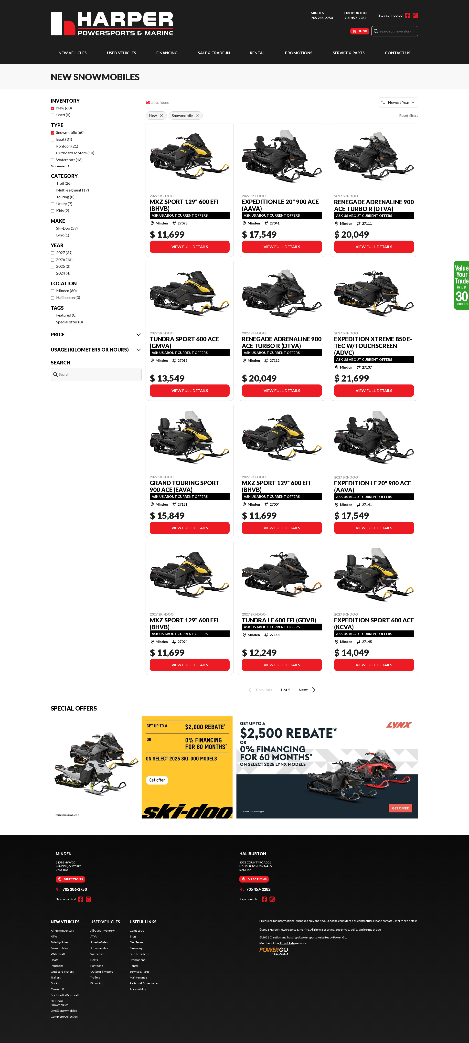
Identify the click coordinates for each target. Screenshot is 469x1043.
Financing (167, 52)
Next (303, 689)
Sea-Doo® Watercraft (65, 995)
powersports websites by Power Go (323, 937)
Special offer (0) (69, 321)
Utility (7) (64, 203)
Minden (317, 13)
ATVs (54, 936)
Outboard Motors (62, 971)
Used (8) (63, 114)
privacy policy (349, 929)
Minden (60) (66, 290)
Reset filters (408, 115)
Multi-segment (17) (72, 190)
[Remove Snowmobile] (197, 115)
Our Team (136, 942)
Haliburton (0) (68, 297)
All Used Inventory (102, 930)
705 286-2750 (322, 18)
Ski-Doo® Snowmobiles (59, 1003)
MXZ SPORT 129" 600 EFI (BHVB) (184, 205)
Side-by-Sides (59, 942)
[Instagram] (415, 15)
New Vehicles (73, 52)
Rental (257, 52)
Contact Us (397, 52)
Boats (54, 960)
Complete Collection (64, 1016)
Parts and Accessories (144, 983)
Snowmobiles (59, 948)
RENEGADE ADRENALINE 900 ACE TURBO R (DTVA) (374, 205)
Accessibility (138, 989)
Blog (133, 936)
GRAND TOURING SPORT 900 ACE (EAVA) (185, 486)
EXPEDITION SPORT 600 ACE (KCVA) (374, 623)
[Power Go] (303, 951)
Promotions (298, 52)
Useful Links (143, 921)
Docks (55, 983)
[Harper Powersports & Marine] (112, 23)
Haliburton (355, 13)
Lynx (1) (62, 235)
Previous (264, 689)
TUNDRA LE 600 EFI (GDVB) (279, 620)
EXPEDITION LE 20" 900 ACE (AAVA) (280, 205)
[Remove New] (161, 115)
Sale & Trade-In (214, 52)
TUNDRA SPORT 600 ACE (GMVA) (184, 342)
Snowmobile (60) (70, 132)
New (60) (64, 108)
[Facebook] (407, 15)
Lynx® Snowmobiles (64, 1010)
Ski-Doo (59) (67, 228)
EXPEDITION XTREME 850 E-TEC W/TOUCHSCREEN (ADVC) (373, 346)
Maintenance (138, 977)
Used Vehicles (121, 52)
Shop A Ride (287, 943)
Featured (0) (66, 315)
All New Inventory (62, 930)
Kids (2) (62, 210)
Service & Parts (349, 52)
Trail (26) (64, 183)
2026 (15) (64, 259)
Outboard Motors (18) (75, 152)
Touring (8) (65, 196)
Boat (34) (64, 139)
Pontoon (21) (67, 146)
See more (58, 166)
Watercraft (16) (69, 159)
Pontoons (57, 966)
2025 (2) (63, 266)
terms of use (372, 929)
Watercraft (58, 954)
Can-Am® (57, 989)
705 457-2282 (355, 18)
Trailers (56, 977)
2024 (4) (63, 273)
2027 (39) (64, 252)
